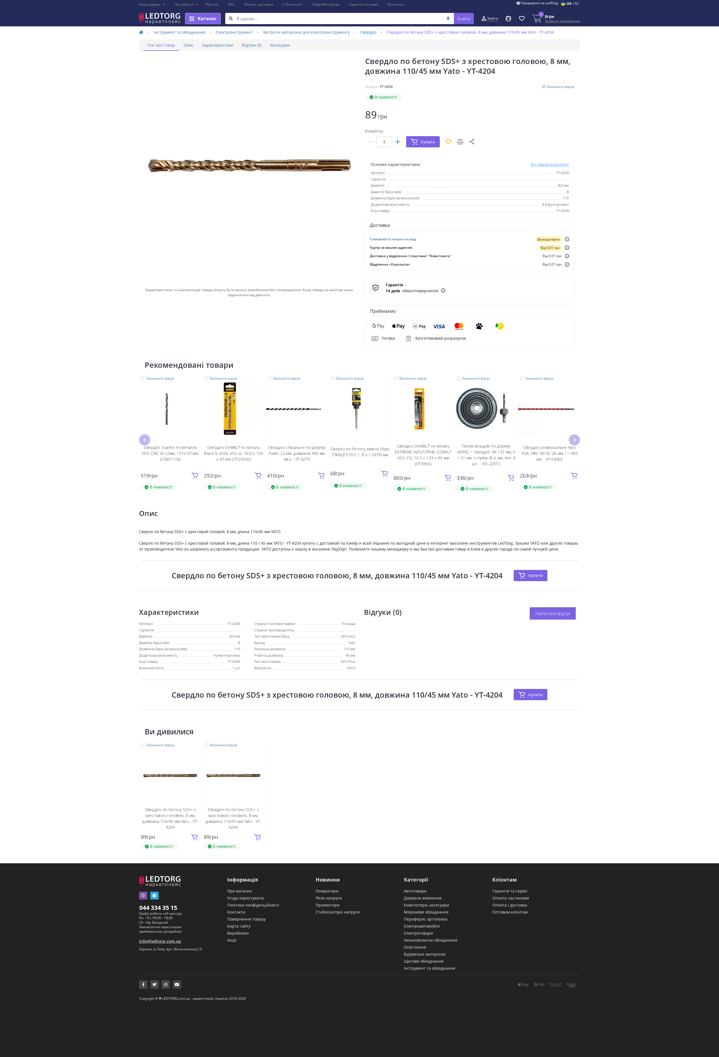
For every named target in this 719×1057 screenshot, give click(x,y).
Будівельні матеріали (424, 954)
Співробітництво (326, 4)
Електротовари (418, 933)
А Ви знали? (292, 4)
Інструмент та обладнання (179, 32)
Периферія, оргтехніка (425, 919)
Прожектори (328, 905)
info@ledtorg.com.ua (160, 941)
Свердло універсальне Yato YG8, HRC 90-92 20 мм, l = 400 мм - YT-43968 (549, 453)
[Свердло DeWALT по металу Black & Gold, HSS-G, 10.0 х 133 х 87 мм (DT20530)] (233, 409)
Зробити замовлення (562, 21)
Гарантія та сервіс (364, 4)
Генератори (327, 891)
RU (577, 3)
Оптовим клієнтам (510, 912)
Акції (231, 940)
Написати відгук (552, 613)
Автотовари (415, 891)
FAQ (231, 4)
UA (568, 3)
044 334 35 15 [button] (158, 907)
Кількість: (374, 131)
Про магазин (239, 891)
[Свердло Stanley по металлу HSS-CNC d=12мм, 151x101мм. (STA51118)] (170, 409)
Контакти (395, 4)
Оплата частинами (510, 898)
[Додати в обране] (194, 382)
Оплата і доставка (258, 4)
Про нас (212, 4)
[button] (152, 4)
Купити (536, 575)
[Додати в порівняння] (194, 391)
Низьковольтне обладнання (431, 940)
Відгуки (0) (251, 45)
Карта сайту (239, 926)
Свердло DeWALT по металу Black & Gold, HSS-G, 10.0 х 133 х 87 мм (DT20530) (233, 453)
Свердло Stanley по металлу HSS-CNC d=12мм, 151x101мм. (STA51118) (170, 453)
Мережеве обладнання (426, 912)
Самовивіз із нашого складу (393, 239)
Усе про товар (161, 45)
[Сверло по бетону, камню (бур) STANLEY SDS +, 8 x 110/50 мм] (360, 409)
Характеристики (217, 45)
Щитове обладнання (423, 961)
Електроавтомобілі (422, 926)
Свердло (368, 32)
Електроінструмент (234, 32)
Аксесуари (280, 45)
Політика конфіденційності (253, 905)
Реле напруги (329, 898)
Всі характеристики (550, 164)
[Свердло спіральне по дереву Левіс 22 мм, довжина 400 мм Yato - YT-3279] (296, 409)
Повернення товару (246, 919)
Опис (188, 45)
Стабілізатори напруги (338, 912)
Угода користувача (245, 898)
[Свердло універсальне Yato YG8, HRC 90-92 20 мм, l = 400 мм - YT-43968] (549, 409)
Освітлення (415, 947)
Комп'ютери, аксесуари (426, 905)
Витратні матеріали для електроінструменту (306, 32)
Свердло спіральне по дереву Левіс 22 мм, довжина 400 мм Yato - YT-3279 (297, 453)
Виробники (238, 933)
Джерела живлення (423, 898)
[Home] (141, 32)
